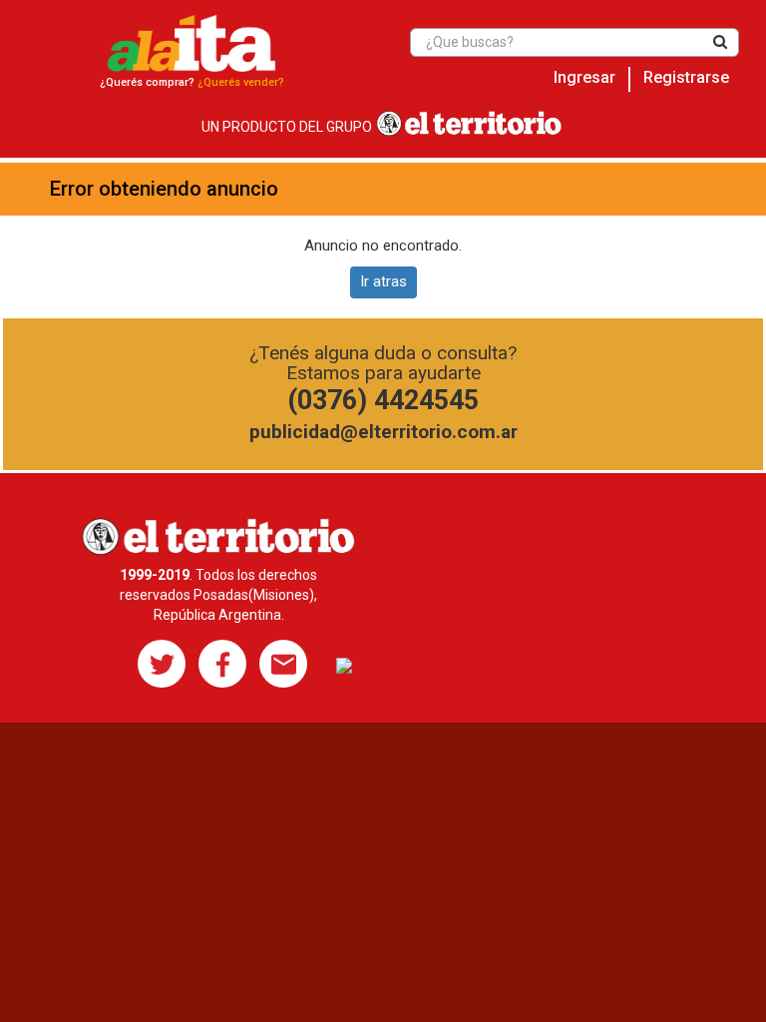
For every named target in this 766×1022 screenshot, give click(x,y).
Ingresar (584, 77)
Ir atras (383, 281)
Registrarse (686, 77)
